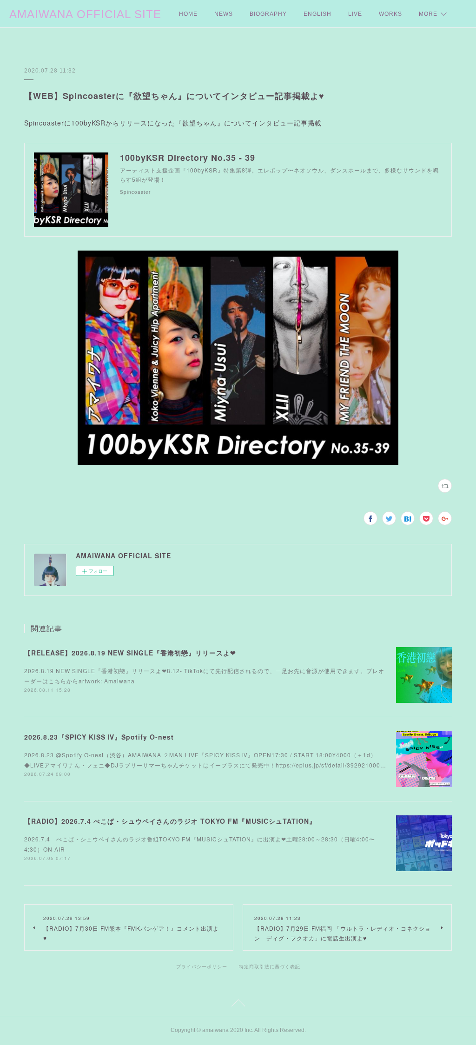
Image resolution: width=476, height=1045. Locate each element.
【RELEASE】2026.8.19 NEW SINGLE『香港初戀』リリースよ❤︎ (130, 652)
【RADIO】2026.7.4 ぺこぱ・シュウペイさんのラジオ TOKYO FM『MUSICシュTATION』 (170, 821)
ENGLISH (317, 14)
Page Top (238, 1004)
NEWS (223, 14)
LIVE (355, 14)
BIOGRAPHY (268, 14)
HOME (188, 14)
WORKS (390, 14)
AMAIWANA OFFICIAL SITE (85, 14)
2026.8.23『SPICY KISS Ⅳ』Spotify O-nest (99, 736)
